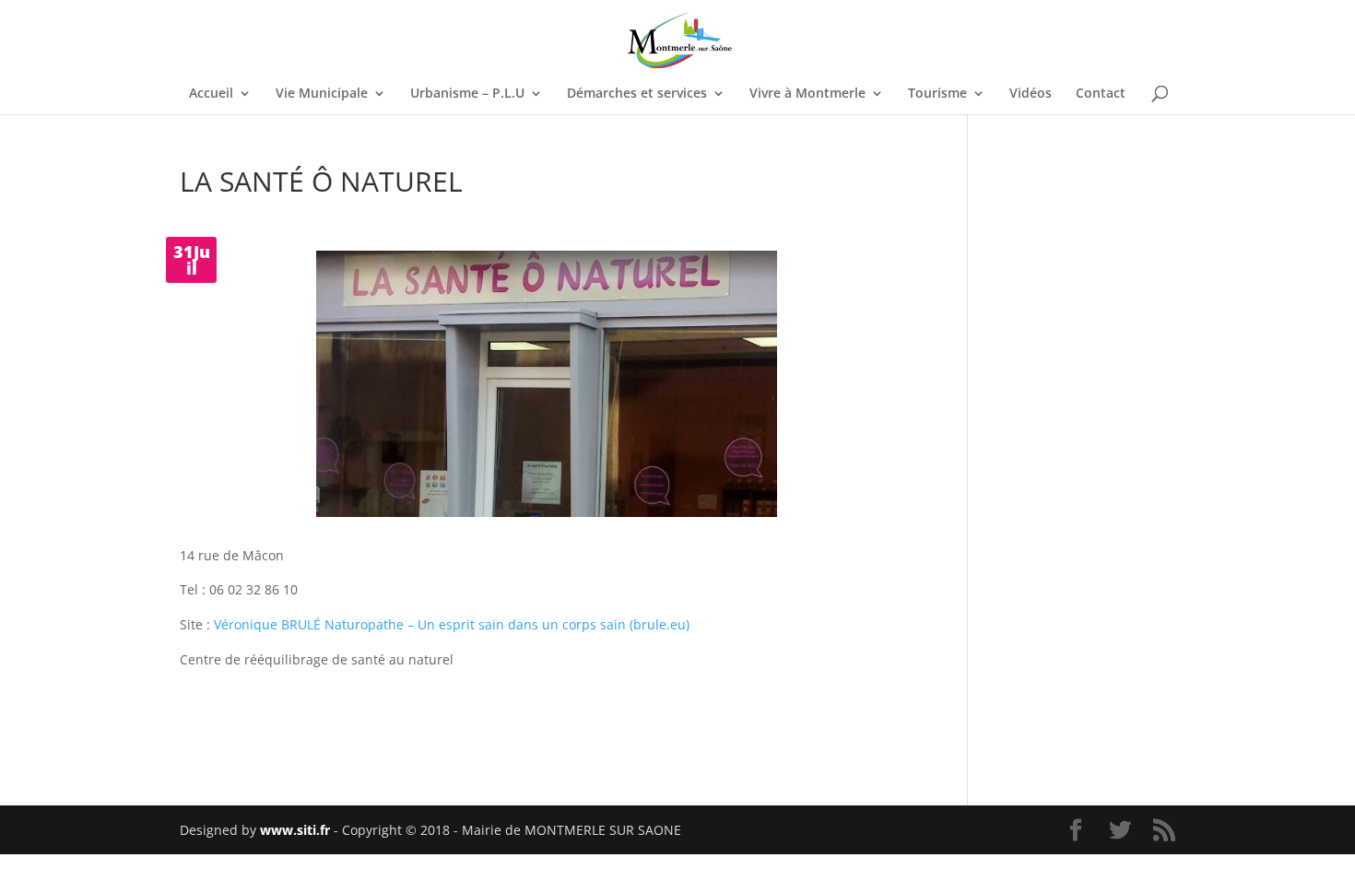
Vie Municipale (322, 94)
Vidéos (1030, 94)
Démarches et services (637, 94)
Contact (1100, 94)
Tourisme (937, 94)
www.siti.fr (295, 830)
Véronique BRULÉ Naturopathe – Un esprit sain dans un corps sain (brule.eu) (451, 624)
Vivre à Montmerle (807, 94)
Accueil (211, 94)
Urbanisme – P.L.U (467, 94)
